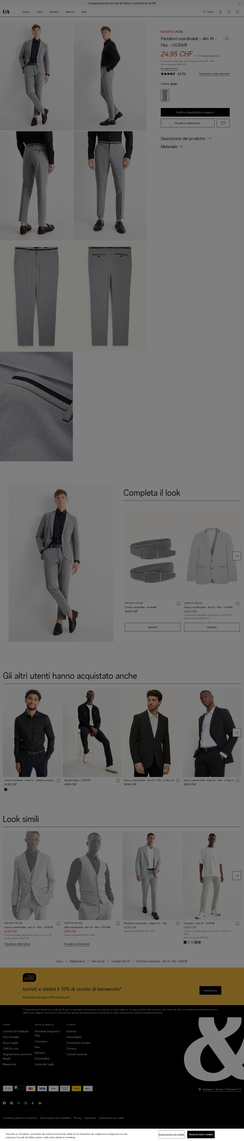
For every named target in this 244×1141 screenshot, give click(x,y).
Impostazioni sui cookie (171, 1134)
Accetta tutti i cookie (201, 1134)
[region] (122, 1135)
